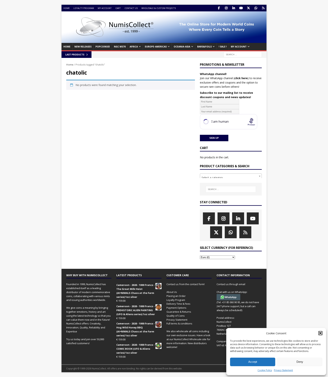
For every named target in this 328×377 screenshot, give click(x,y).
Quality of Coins (175, 315)
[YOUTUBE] (241, 8)
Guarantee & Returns (178, 311)
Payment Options (176, 307)
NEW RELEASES (82, 46)
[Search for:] (243, 54)
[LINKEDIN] (233, 8)
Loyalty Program (83, 8)
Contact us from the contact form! (185, 284)
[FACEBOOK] (218, 8)
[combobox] (231, 176)
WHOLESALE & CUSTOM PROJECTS (158, 8)
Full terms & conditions (179, 323)
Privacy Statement (283, 370)
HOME (66, 46)
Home (66, 8)
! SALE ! (223, 46)
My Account (105, 8)
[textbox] (231, 178)
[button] (320, 333)
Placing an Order (176, 296)
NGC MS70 (120, 46)
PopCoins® (102, 46)
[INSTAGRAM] (226, 8)
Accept (252, 361)
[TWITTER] (248, 8)
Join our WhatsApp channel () (224, 78)
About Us (171, 292)
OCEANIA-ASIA (182, 46)
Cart (118, 8)
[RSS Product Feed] (263, 8)
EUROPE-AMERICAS (156, 46)
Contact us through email (231, 284)
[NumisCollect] (164, 41)
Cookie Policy (265, 370)
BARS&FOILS (204, 46)
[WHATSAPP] (255, 8)
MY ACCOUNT (239, 46)
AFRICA (134, 46)
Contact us (131, 8)
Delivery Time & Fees (178, 303)
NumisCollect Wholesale (188, 339)
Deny (299, 361)
